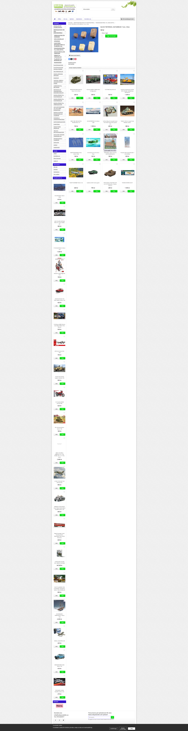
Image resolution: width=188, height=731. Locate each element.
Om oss (65, 19)
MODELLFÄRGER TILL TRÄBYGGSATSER (59, 103)
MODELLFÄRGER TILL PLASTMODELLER (59, 95)
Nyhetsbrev (79, 19)
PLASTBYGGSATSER (58, 65)
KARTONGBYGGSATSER (59, 122)
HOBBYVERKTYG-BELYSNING (58, 86)
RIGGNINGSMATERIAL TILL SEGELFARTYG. (59, 48)
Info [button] (57, 202)
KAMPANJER (57, 147)
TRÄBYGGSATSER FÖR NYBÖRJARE (59, 36)
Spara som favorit (75, 55)
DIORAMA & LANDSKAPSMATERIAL (59, 118)
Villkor (59, 19)
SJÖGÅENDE (57, 41)
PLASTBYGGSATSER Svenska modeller (58, 68)
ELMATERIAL (57, 124)
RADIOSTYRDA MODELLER (57, 127)
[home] (55, 19)
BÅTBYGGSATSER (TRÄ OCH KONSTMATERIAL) (59, 31)
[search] (113, 9)
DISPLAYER (56, 142)
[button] (62, 203)
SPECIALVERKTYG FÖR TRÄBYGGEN (59, 52)
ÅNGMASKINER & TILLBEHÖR (58, 139)
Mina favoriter (57, 158)
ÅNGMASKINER (57, 62)
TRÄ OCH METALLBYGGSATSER (59, 131)
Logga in (56, 161)
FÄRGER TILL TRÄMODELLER (57, 56)
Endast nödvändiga (123, 728)
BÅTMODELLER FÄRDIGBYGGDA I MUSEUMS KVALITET (59, 91)
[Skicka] (112, 717)
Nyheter (72, 19)
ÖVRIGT (55, 145)
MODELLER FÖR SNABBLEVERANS (58, 26)
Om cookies (56, 174)
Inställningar (113, 728)
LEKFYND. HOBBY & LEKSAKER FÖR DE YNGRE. (58, 82)
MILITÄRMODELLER (58, 71)
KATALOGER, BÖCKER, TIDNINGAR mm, (59, 135)
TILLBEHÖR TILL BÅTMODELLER (58, 59)
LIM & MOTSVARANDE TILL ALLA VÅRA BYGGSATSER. (59, 108)
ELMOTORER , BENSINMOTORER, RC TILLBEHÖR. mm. (59, 44)
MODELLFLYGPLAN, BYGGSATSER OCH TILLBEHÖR (58, 114)
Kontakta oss (87, 19)
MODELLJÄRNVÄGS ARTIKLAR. (58, 74)
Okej (131, 728)
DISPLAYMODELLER (59, 39)
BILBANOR (56, 78)
